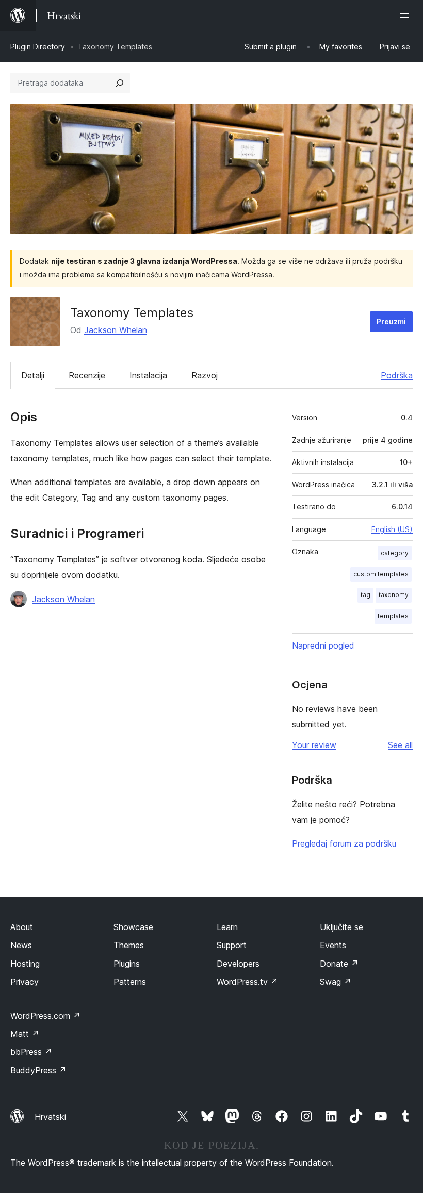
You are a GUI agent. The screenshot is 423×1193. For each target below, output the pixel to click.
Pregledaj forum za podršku (344, 843)
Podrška (397, 375)
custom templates (381, 574)
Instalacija (148, 375)
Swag (335, 981)
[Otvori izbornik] (406, 15)
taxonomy (394, 595)
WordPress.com (45, 1015)
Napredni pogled (323, 645)
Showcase (133, 927)
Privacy (24, 981)
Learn (227, 927)
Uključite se (341, 927)
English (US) (392, 529)
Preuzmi (391, 321)
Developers (238, 963)
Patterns (129, 981)
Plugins (126, 963)
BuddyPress (38, 1070)
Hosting (25, 963)
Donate (339, 963)
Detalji (32, 375)
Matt (24, 1034)
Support (232, 945)
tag (365, 595)
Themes (128, 945)
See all (400, 745)
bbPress (31, 1052)
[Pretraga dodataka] (119, 83)
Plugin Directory (37, 46)
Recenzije (87, 375)
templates (393, 616)
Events (333, 945)
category (395, 553)
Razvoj (204, 375)
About (21, 927)
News (21, 945)
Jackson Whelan (115, 330)
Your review (314, 745)
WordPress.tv (247, 981)
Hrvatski (50, 1117)
